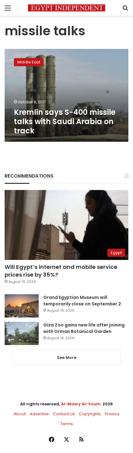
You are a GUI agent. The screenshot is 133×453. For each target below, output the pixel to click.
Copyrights (90, 414)
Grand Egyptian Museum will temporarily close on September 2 (82, 300)
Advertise (39, 414)
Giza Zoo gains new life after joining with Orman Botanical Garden (84, 328)
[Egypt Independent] (66, 7)
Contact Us (64, 414)
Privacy (112, 414)
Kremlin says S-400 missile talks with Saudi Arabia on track (64, 121)
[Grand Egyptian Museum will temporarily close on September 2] (22, 305)
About (20, 414)
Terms (66, 424)
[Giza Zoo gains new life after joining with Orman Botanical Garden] (22, 333)
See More (66, 357)
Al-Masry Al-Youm (81, 404)
